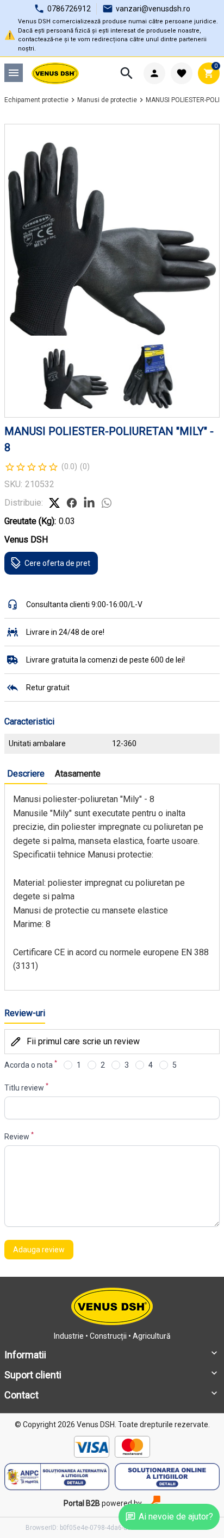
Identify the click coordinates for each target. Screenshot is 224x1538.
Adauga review (39, 1249)
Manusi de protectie (107, 100)
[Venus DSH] (55, 73)
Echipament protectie (36, 100)
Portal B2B (82, 1503)
